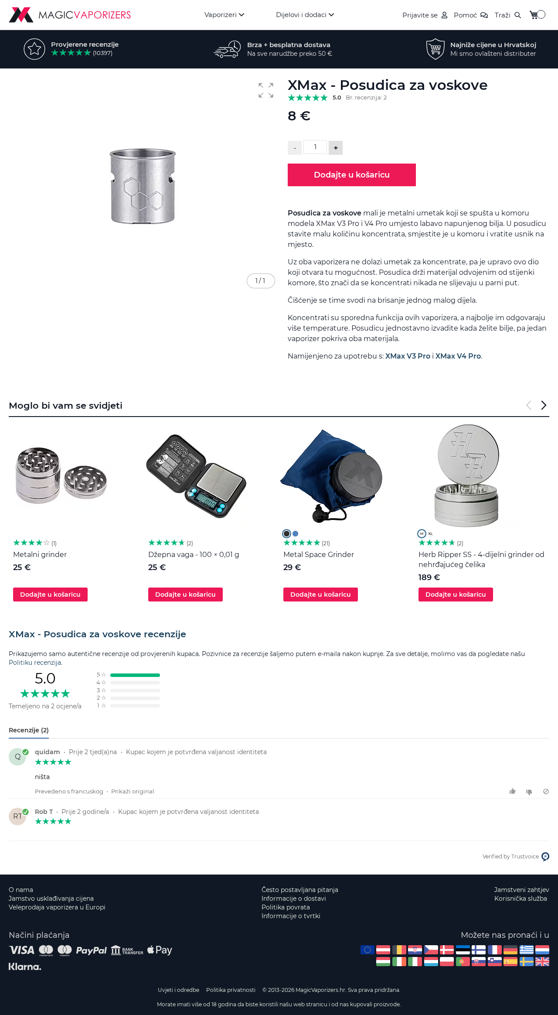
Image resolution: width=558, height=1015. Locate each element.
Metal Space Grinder (318, 554)
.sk (479, 961)
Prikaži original (132, 791)
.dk (447, 949)
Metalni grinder (40, 554)
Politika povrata (286, 907)
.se (527, 961)
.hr (415, 949)
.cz (431, 949)
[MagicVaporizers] (70, 15)
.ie (399, 961)
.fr (495, 949)
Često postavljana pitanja (300, 890)
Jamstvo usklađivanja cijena (51, 898)
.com (367, 949)
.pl (447, 961)
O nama (21, 890)
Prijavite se (420, 15)
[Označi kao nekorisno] (530, 791)
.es (510, 961)
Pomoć (465, 15)
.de (510, 949)
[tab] (279, 634)
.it (415, 961)
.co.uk (542, 961)
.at (383, 949)
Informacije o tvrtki (291, 916)
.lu (431, 961)
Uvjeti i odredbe (178, 990)
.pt (463, 961)
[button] (266, 90)
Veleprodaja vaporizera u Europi (57, 907)
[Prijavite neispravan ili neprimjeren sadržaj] (546, 791)
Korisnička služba (520, 898)
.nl (542, 949)
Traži (502, 15)
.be (399, 949)
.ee (463, 949)
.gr (527, 949)
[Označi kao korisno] (514, 791)
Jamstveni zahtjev (521, 890)
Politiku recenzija (35, 662)
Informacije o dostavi (294, 898)
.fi (479, 949)
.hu (383, 961)
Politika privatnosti (230, 990)
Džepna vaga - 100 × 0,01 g (193, 554)
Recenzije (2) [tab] (29, 730)
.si (495, 961)
